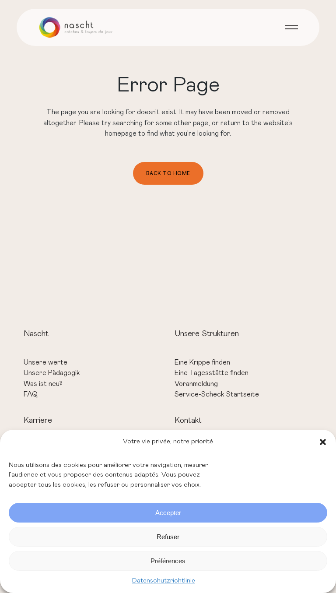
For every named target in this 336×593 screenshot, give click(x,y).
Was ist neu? (43, 383)
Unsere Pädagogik (52, 372)
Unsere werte (45, 362)
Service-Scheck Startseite (217, 394)
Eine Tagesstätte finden (211, 372)
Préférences (168, 561)
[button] (322, 442)
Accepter (168, 512)
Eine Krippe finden (202, 362)
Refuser (168, 536)
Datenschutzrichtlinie (163, 580)
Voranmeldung (196, 383)
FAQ (31, 394)
